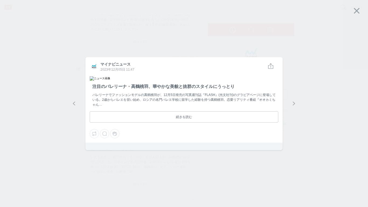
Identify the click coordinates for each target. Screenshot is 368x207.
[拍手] (114, 133)
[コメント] (104, 133)
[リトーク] (94, 133)
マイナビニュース (94, 67)
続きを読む (184, 117)
